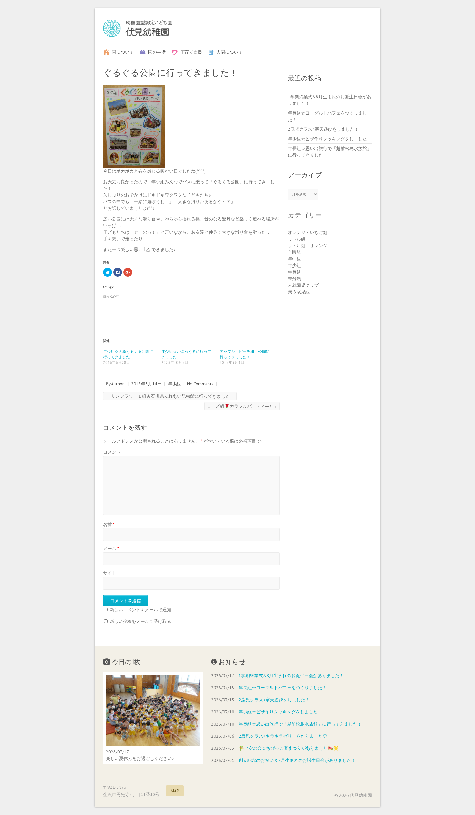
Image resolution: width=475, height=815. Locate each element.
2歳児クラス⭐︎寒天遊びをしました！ (323, 129)
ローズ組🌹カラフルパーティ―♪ (242, 406)
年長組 (294, 272)
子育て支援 (191, 52)
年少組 (174, 383)
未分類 (294, 278)
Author (117, 383)
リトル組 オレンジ (307, 245)
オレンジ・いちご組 (307, 232)
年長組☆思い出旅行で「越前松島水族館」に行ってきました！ (300, 724)
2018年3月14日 (146, 383)
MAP (174, 791)
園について (123, 52)
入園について (229, 52)
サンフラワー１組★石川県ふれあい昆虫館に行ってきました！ (170, 396)
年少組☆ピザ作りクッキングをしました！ (329, 138)
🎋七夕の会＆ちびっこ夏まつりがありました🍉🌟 (289, 748)
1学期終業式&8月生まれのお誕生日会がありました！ (291, 675)
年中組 (294, 258)
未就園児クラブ (303, 285)
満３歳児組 (299, 292)
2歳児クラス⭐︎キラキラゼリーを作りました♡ (283, 736)
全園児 (294, 252)
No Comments (200, 383)
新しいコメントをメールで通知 (140, 609)
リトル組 (296, 239)
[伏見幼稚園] (137, 29)
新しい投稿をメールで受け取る (140, 621)
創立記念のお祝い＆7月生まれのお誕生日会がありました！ (297, 760)
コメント (112, 452)
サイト (109, 573)
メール (111, 548)
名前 (109, 524)
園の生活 (157, 52)
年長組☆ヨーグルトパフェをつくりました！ (283, 687)
